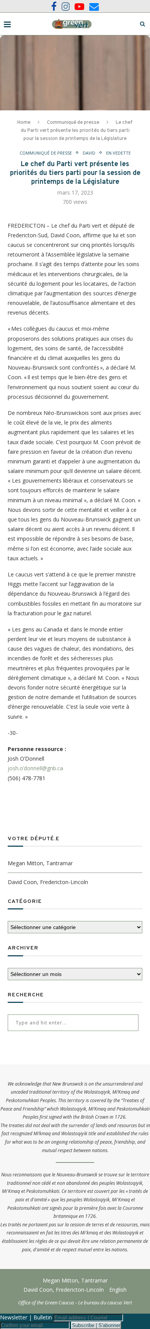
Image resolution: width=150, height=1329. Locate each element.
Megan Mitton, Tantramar (40, 863)
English (118, 1289)
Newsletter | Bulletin (26, 1317)
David (89, 152)
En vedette (118, 152)
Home (23, 123)
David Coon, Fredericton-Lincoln (48, 882)
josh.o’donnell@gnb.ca (35, 768)
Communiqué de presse (73, 123)
